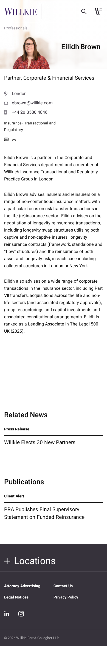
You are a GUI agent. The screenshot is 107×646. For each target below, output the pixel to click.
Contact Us (63, 586)
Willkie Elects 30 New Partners (39, 442)
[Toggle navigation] (98, 11)
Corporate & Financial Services (58, 78)
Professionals (15, 28)
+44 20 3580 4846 (29, 112)
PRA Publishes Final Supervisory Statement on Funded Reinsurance (44, 513)
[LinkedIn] (7, 614)
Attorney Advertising (22, 586)
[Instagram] (21, 613)
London (19, 93)
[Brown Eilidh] (14, 139)
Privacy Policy (66, 597)
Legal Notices (16, 597)
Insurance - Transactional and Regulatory (30, 126)
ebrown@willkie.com (32, 103)
